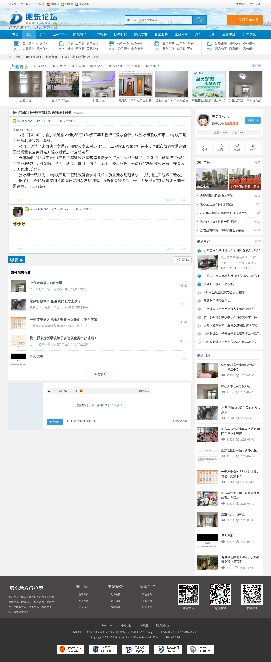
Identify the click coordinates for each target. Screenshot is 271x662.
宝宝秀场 (134, 66)
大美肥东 (28, 48)
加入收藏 (26, 4)
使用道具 (170, 200)
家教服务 (249, 48)
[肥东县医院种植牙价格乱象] (207, 456)
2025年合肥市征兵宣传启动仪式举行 (223, 213)
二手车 (180, 43)
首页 (15, 34)
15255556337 (36, 208)
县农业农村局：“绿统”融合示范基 (222, 230)
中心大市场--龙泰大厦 (46, 283)
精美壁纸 (97, 66)
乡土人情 (78, 66)
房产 (42, 34)
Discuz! (170, 637)
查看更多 (100, 374)
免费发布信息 (248, 20)
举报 (183, 200)
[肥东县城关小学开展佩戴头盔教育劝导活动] (207, 499)
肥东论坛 (10, 57)
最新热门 (203, 241)
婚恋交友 (141, 34)
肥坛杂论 (42, 48)
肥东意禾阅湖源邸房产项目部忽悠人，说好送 (232, 251)
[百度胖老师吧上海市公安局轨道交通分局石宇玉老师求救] (207, 563)
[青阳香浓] (204, 120)
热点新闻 (42, 43)
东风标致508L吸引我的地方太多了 (55, 301)
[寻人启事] (18, 359)
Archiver (107, 625)
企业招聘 (249, 43)
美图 (212, 34)
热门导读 (203, 162)
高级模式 (144, 390)
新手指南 (115, 600)
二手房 (79, 43)
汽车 (198, 34)
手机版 (126, 625)
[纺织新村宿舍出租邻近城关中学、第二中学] (207, 371)
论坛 (29, 34)
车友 (190, 43)
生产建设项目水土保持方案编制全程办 (229, 308)
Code (76, 391)
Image (60, 391)
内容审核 (115, 607)
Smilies (81, 391)
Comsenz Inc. (123, 637)
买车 (190, 48)
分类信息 (249, 34)
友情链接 (115, 594)
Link (65, 391)
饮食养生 (137, 43)
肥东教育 (80, 34)
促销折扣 (120, 34)
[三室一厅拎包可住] (207, 520)
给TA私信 (231, 123)
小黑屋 (143, 625)
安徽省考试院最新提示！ (220, 300)
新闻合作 (147, 607)
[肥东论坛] (38, 19)
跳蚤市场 (221, 43)
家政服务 (181, 34)
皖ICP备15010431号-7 (185, 632)
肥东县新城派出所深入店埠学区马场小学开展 (232, 342)
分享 (253, 149)
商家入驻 (147, 600)
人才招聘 (100, 34)
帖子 (130, 20)
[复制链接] (79, 112)
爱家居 (79, 48)
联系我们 (84, 607)
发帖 (204, 149)
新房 (70, 43)
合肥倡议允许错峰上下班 (216, 195)
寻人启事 (36, 356)
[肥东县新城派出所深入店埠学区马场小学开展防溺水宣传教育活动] (207, 435)
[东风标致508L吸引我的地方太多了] (18, 304)
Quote (70, 391)
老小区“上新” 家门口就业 (216, 204)
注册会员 (117, 405)
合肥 (25, 130)
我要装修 (92, 48)
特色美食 (123, 43)
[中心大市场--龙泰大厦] (18, 285)
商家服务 (161, 34)
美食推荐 (137, 48)
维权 (70, 48)
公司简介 (84, 594)
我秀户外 (116, 66)
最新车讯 (168, 43)
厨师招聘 (123, 48)
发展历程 (84, 600)
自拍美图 (153, 66)
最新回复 (203, 355)
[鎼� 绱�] (200, 19)
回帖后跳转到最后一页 (84, 420)
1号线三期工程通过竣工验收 (80, 57)
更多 (257, 162)
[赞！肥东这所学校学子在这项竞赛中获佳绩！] (18, 340)
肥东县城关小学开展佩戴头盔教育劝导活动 (232, 333)
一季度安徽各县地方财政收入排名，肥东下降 (63, 319)
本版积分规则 (179, 420)
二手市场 (59, 34)
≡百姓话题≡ (33, 57)
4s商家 (180, 48)
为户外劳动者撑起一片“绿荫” (219, 221)
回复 (20, 200)
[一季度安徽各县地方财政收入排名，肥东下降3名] (18, 322)
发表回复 (55, 422)
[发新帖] (16, 259)
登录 (107, 405)
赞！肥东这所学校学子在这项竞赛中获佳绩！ (63, 338)
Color (55, 391)
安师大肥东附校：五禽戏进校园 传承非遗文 (231, 326)
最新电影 (229, 34)
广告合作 (147, 594)
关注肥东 (28, 43)
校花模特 (41, 66)
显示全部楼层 (67, 120)
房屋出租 (92, 43)
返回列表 (184, 259)
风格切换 (84, 4)
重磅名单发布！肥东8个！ (221, 284)
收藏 (237, 149)
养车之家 (168, 48)
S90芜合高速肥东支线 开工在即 (224, 292)
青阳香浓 (22, 120)
